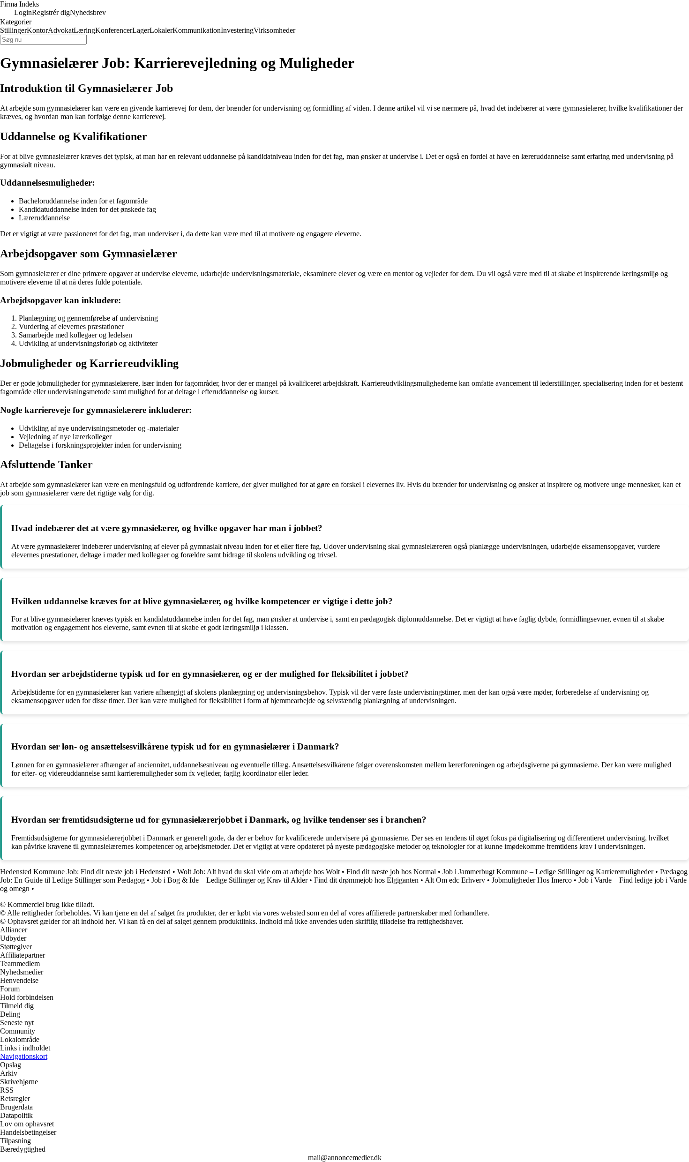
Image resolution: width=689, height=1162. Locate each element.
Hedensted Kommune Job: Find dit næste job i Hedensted (85, 872)
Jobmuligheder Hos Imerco (532, 880)
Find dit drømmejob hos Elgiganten (366, 880)
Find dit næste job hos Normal (391, 872)
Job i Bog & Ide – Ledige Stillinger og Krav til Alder (229, 880)
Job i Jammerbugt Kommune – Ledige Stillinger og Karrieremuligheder (547, 872)
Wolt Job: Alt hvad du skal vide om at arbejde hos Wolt (258, 872)
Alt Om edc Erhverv (455, 880)
